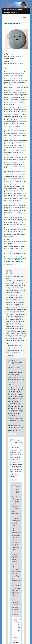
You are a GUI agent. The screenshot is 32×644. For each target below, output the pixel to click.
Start (6, 9)
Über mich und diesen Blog (11, 12)
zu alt (20, 259)
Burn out (15, 258)
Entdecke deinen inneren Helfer (16, 9)
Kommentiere (10, 355)
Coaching (23, 256)
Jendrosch (6, 261)
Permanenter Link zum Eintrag (17, 261)
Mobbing (17, 259)
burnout (19, 258)
